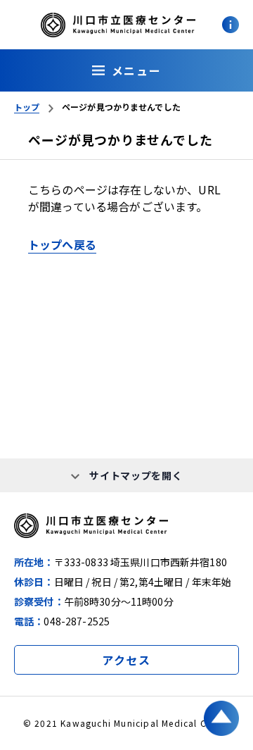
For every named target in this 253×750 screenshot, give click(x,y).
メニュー (136, 70)
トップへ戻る (62, 244)
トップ (26, 107)
